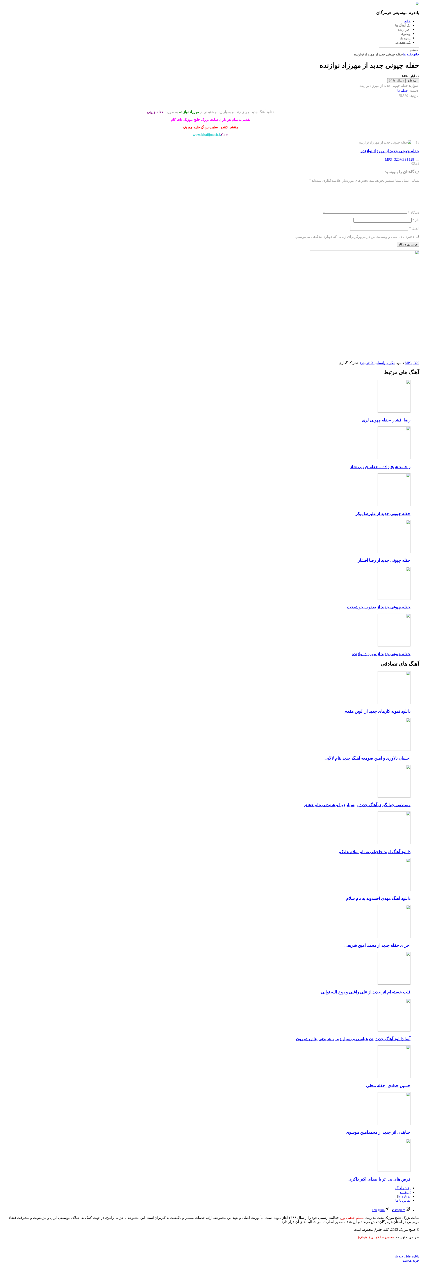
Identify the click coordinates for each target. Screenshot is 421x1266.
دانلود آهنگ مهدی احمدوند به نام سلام (378, 898)
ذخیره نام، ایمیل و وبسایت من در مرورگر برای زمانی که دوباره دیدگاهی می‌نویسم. (354, 236)
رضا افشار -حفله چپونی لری (386, 420)
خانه (416, 54)
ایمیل (414, 228)
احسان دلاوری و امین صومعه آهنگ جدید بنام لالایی (367, 758)
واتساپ (380, 363)
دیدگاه (413, 212)
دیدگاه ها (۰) (396, 80)
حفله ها (408, 54)
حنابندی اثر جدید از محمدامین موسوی (378, 1132)
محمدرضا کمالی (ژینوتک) (376, 1237)
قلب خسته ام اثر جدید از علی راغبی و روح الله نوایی (365, 992)
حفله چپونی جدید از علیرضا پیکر (383, 513)
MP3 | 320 (392, 159)
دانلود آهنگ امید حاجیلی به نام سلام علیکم (374, 851)
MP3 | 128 (407, 159)
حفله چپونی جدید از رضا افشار (384, 560)
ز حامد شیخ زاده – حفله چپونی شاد (380, 466)
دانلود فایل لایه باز (406, 1256)
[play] (417, 160)
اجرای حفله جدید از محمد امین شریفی (377, 945)
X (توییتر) (367, 363)
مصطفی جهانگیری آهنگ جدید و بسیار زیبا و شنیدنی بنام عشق (357, 805)
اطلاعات (412, 80)
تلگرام (390, 363)
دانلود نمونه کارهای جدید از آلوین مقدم (377, 711)
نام (415, 220)
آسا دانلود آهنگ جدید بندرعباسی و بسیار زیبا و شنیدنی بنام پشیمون (353, 1039)
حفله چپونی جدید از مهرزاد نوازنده (389, 151)
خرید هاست (410, 1260)
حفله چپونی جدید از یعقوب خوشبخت (378, 607)
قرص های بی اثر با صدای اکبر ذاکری (379, 1179)
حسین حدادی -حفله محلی (388, 1085)
